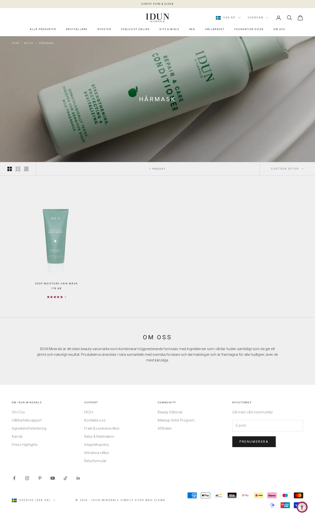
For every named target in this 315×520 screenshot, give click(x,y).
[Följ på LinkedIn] (78, 478)
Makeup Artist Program (176, 420)
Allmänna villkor (96, 453)
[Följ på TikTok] (65, 478)
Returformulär (95, 461)
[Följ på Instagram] (27, 478)
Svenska (255, 17)
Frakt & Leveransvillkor (102, 428)
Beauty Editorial (170, 412)
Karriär (17, 437)
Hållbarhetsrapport (27, 420)
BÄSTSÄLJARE (77, 29)
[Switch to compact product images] (26, 169)
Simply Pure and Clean (143, 500)
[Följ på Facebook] (14, 478)
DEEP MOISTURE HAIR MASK (56, 283)
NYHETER (104, 29)
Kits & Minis (169, 29)
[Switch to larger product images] (9, 169)
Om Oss (279, 29)
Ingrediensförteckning (29, 428)
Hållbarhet (214, 29)
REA (192, 29)
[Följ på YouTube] (52, 478)
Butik (28, 43)
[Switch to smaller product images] (18, 169)
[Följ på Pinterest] (39, 478)
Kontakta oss (95, 420)
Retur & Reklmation (99, 437)
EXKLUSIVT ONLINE (135, 29)
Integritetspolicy (96, 445)
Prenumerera (254, 441)
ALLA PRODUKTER (43, 29)
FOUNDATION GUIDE (249, 29)
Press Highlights (25, 445)
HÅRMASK (46, 43)
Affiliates (165, 428)
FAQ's (88, 412)
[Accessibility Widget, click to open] (302, 507)
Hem (15, 43)
